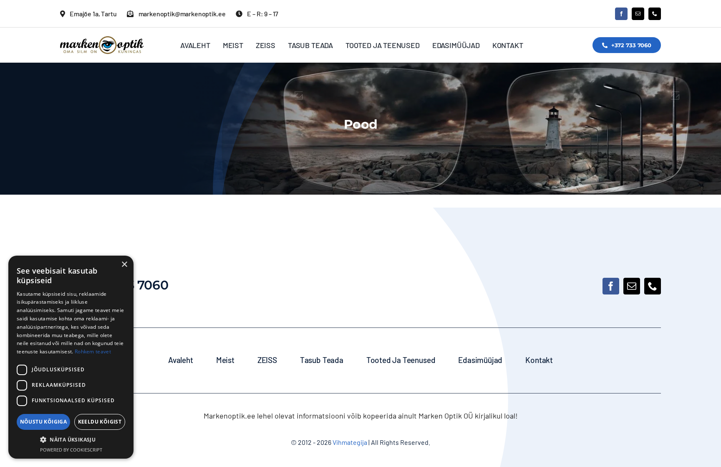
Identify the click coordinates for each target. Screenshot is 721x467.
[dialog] (71, 357)
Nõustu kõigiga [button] (43, 421)
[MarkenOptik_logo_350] (102, 39)
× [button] (124, 264)
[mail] (638, 14)
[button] (71, 439)
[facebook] (621, 14)
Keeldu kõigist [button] (100, 421)
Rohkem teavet (93, 351)
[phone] (654, 14)
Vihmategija (349, 442)
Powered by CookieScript (71, 450)
